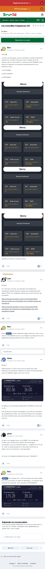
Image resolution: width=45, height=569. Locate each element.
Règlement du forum (21, 3)
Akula (9, 358)
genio (9, 434)
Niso (5, 31)
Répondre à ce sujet (22, 40)
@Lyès (9, 333)
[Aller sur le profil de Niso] (4, 49)
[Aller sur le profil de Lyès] (4, 280)
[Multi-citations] (3, 266)
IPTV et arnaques (20, 9)
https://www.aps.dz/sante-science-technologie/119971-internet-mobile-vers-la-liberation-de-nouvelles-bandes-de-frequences (21, 301)
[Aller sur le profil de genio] (4, 435)
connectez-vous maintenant (26, 526)
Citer (8, 266)
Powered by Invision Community (22, 566)
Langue (12, 563)
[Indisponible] (22, 235)
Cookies (33, 563)
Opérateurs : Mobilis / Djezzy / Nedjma (29, 33)
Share (11, 548)
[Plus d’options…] (41, 49)
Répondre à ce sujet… (13, 537)
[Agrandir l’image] (22, 103)
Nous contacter (23, 563)
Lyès (9, 278)
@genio (5, 478)
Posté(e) (15, 50)
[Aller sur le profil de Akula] (4, 359)
